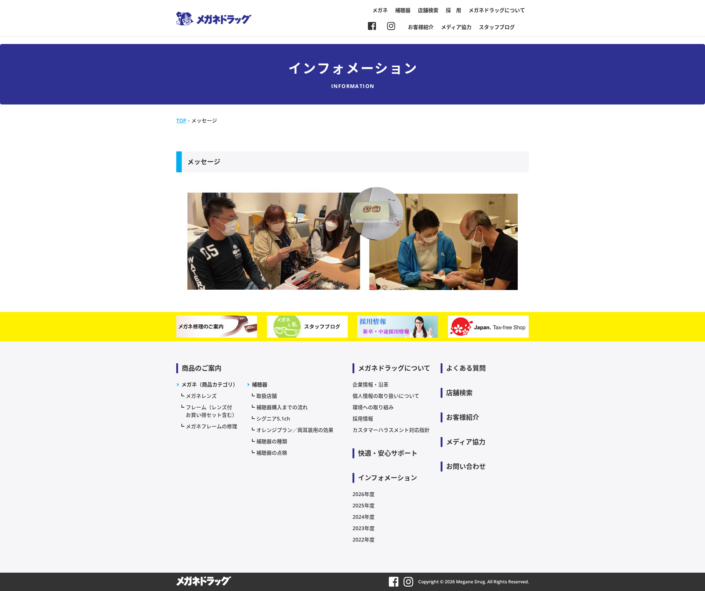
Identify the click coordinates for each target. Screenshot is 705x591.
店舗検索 (428, 10)
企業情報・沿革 (370, 384)
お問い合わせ (466, 466)
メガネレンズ (201, 395)
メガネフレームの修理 (211, 426)
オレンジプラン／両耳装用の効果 (294, 429)
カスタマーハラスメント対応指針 (391, 429)
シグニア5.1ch (273, 418)
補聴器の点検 (271, 452)
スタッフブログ (497, 26)
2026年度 (363, 494)
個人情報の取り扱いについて (385, 395)
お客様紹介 (421, 26)
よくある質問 (466, 368)
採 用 (453, 10)
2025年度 (363, 505)
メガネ (380, 10)
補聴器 (403, 10)
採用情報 (362, 418)
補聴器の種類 (271, 441)
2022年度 (363, 539)
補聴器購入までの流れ (282, 407)
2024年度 (363, 516)
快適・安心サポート (387, 453)
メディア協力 (456, 26)
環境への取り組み (373, 407)
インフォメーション (387, 477)
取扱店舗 (266, 395)
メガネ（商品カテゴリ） (209, 384)
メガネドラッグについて (497, 10)
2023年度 (363, 528)
